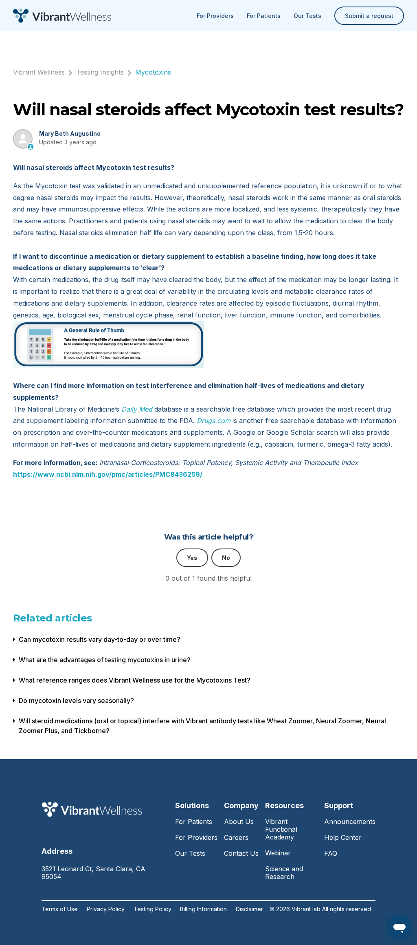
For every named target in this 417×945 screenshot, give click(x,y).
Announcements (349, 821)
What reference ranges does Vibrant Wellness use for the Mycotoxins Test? (134, 680)
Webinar (278, 853)
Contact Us (241, 853)
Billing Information (203, 909)
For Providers (215, 15)
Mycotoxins (153, 72)
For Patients (264, 15)
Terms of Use (60, 909)
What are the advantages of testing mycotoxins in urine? (105, 660)
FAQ (330, 853)
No (226, 557)
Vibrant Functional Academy (281, 829)
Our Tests (307, 15)
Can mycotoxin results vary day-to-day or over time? (99, 639)
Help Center (343, 837)
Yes (192, 557)
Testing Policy (152, 909)
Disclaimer (249, 909)
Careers (236, 837)
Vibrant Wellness (39, 72)
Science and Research (284, 873)
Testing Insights (100, 72)
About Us (239, 821)
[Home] (62, 16)
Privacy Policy (106, 909)
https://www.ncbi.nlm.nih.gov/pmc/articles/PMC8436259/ (107, 474)
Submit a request (369, 15)
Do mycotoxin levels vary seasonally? (76, 700)
